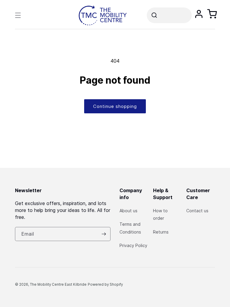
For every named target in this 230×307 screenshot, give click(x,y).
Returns (161, 231)
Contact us (197, 210)
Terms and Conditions (130, 228)
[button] (18, 15)
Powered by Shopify (105, 284)
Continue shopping (115, 106)
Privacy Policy (133, 245)
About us (128, 210)
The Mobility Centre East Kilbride (58, 284)
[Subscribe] (103, 234)
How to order (160, 214)
